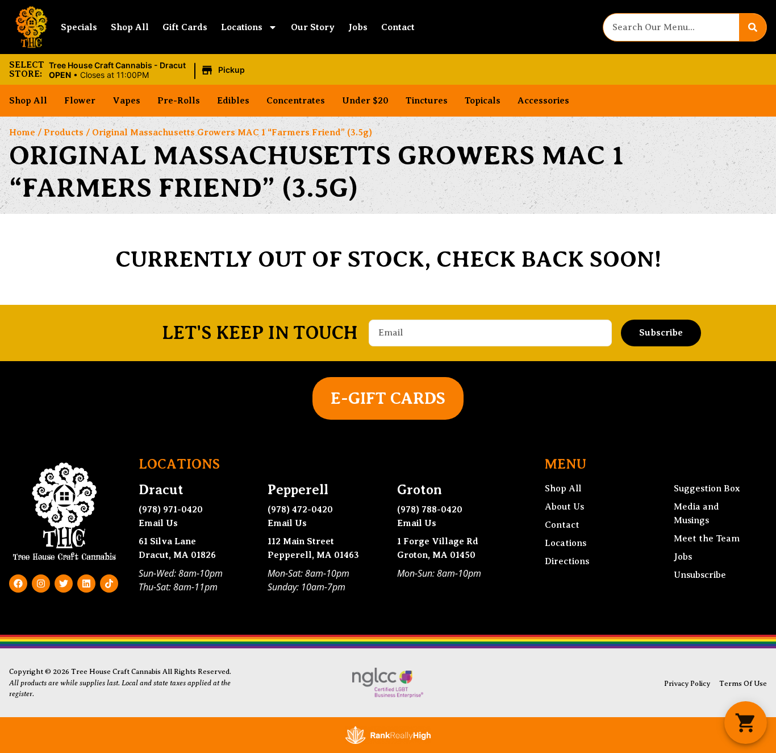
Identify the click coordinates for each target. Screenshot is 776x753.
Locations (241, 27)
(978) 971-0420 (171, 509)
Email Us (158, 523)
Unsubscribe (700, 575)
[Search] (752, 27)
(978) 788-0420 (429, 509)
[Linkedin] (86, 583)
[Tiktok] (109, 583)
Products (64, 132)
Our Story (313, 27)
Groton (419, 489)
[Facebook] (18, 583)
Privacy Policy (687, 684)
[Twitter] (64, 583)
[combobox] (671, 27)
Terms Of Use (743, 684)
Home (22, 132)
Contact (398, 27)
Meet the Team (707, 538)
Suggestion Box (707, 488)
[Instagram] (41, 583)
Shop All (130, 27)
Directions (567, 561)
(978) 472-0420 (300, 509)
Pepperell (298, 489)
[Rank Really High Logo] (388, 735)
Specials (79, 27)
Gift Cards (184, 27)
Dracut (161, 489)
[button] (148, 70)
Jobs (358, 27)
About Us (564, 507)
